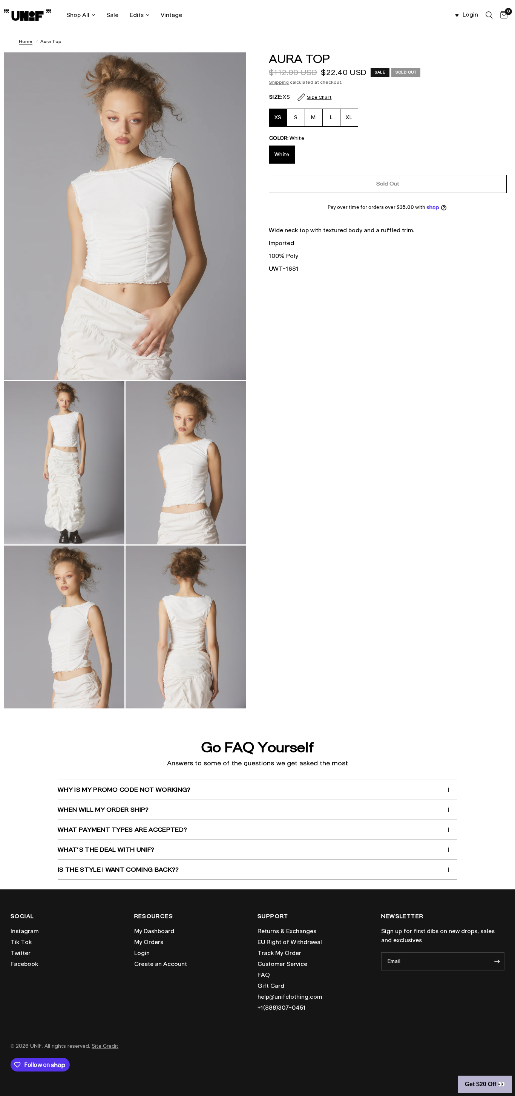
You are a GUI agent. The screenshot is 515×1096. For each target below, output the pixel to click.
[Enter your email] (496, 961)
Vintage (171, 15)
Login (142, 953)
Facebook (24, 964)
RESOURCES (153, 916)
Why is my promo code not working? (124, 789)
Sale (112, 15)
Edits (137, 15)
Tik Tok (21, 942)
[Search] (489, 15)
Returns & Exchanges (287, 931)
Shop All (77, 15)
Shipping (279, 82)
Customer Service (282, 964)
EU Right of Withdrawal (290, 942)
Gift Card (271, 986)
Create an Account (160, 964)
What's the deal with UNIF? (106, 849)
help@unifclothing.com (290, 996)
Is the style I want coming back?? (118, 869)
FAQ (264, 975)
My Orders (148, 942)
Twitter (21, 953)
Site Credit (105, 1046)
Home (25, 41)
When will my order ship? (103, 809)
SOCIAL (22, 916)
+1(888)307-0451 (282, 1007)
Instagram (24, 931)
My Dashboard (154, 931)
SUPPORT (273, 916)
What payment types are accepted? (122, 829)
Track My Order (279, 953)
